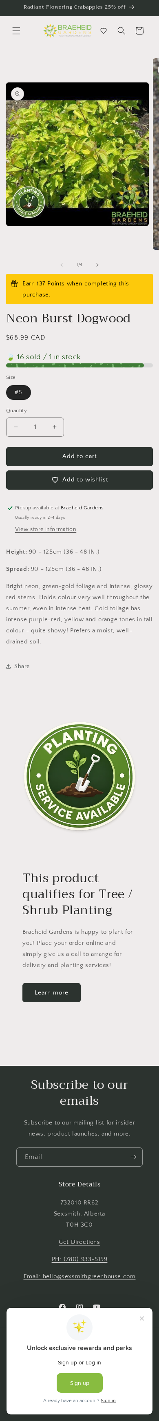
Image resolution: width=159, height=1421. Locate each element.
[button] (16, 31)
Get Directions (79, 1242)
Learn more (51, 992)
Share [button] (22, 666)
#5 (18, 392)
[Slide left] (62, 265)
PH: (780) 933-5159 (80, 1259)
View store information (45, 529)
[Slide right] (97, 265)
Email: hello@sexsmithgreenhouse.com (80, 1276)
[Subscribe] (133, 1157)
